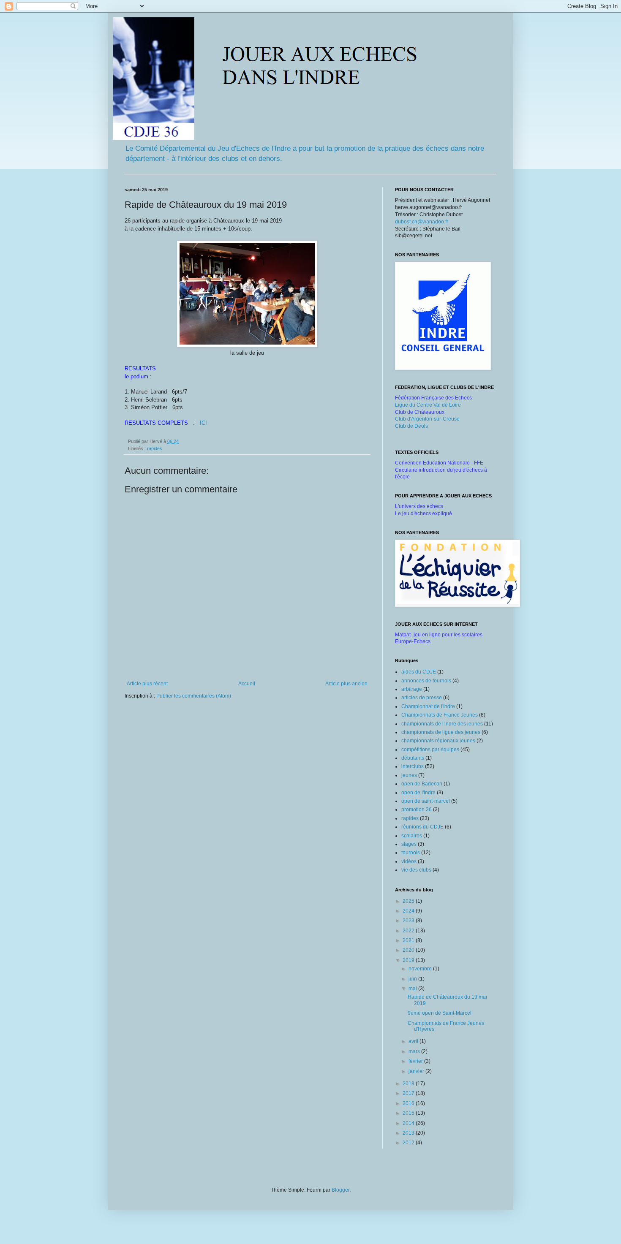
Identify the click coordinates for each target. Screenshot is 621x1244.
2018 (409, 1083)
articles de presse (421, 698)
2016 (409, 1103)
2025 (409, 901)
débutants (412, 758)
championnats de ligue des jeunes (440, 732)
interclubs (412, 766)
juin (413, 979)
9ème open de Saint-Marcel (439, 1013)
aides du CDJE (418, 672)
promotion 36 (416, 809)
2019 (409, 960)
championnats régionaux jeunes (438, 741)
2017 (409, 1093)
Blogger (340, 1190)
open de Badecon (421, 784)
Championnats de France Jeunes (439, 715)
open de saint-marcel (425, 801)
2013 (409, 1133)
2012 (409, 1143)
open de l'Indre (418, 793)
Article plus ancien (346, 684)
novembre (421, 969)
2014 (409, 1123)
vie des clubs (416, 870)
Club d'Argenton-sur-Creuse (427, 419)
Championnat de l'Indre (428, 706)
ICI (203, 423)
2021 (409, 940)
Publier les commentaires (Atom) (193, 696)
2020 (409, 950)
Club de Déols (411, 426)
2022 (409, 931)
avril (414, 1041)
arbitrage (411, 689)
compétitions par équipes (430, 749)
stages (409, 844)
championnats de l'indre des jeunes (442, 724)
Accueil (246, 684)
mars (415, 1051)
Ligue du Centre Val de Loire (428, 405)
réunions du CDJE (422, 827)
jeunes (409, 775)
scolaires (411, 836)
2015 (409, 1113)
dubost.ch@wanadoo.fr (421, 222)
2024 (409, 911)
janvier (417, 1071)
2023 (409, 920)
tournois (410, 853)
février (416, 1061)
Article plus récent (147, 684)
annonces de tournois (426, 681)
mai (413, 988)
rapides (154, 448)
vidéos (409, 861)
